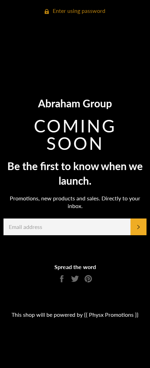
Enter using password (78, 10)
